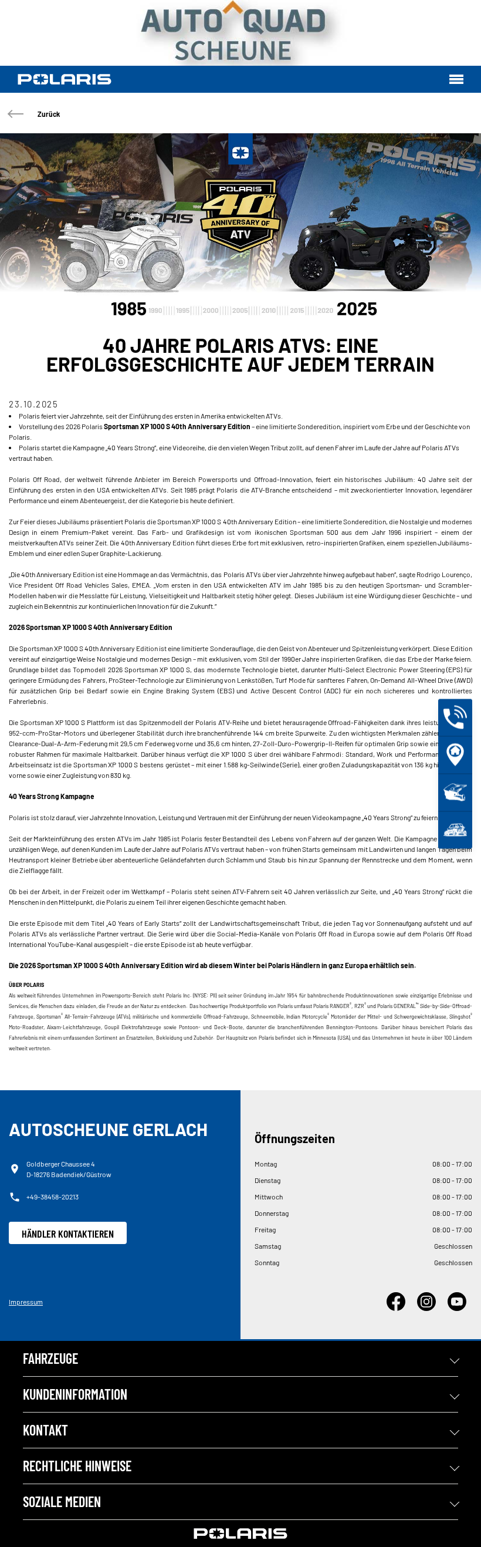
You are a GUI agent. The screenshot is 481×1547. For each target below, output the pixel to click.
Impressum (26, 1301)
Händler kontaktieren (68, 1233)
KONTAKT (45, 1429)
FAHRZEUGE (50, 1358)
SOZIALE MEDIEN (62, 1501)
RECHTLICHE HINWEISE (77, 1465)
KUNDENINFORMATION (75, 1394)
